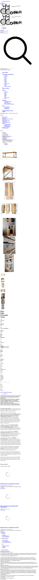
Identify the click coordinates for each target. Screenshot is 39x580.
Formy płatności (5, 540)
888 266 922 (4, 138)
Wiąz (5, 85)
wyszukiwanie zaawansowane (5, 69)
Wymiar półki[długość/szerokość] (4, 346)
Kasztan (5, 81)
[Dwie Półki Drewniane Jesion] (9, 163)
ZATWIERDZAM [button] (3, 574)
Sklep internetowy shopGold (5, 551)
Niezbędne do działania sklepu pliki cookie (8, 556)
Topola (5, 84)
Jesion (5, 80)
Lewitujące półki (7, 106)
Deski (4, 117)
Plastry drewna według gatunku (6, 121)
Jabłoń (5, 78)
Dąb (5, 77)
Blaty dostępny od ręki (8, 101)
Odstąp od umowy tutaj (6, 1)
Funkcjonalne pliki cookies (4, 561)
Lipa (5, 82)
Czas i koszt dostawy (5, 541)
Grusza (5, 93)
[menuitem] (18, 72)
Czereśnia (6, 76)
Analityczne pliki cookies (4, 565)
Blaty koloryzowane (7, 103)
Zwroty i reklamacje (5, 536)
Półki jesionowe (7, 108)
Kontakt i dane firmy (5, 545)
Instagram (6, 144)
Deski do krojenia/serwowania (7, 118)
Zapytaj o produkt (3, 392)
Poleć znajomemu (9, 392)
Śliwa (5, 98)
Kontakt (1, 130)
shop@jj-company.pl (3, 3)
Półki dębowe (6, 107)
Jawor (5, 79)
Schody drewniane (5, 127)
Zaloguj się (4, 27)
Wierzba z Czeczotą (7, 86)
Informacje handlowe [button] (4, 464)
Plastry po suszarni (6, 122)
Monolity (4, 119)
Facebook (6, 143)
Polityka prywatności (5, 535)
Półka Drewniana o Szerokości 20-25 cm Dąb (9, 483)
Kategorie (2, 115)
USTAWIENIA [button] (2, 577)
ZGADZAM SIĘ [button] (3, 579)
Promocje (3, 547)
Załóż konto (4, 28)
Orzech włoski (6, 83)
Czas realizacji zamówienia (6, 542)
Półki (3, 123)
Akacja (5, 75)
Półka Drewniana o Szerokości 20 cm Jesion (9, 527)
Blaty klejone (6, 102)
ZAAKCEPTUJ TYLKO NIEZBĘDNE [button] (7, 578)
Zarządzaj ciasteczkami (4, 549)
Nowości (3, 546)
